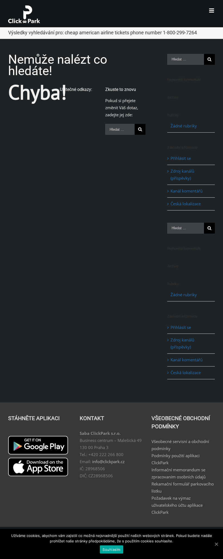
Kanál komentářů (187, 191)
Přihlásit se (181, 158)
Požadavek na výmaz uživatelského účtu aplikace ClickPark (177, 505)
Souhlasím (111, 549)
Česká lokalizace (186, 203)
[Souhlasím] (216, 544)
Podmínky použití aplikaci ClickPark (175, 459)
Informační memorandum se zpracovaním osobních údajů (178, 473)
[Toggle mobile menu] (212, 10)
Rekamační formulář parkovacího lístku (182, 487)
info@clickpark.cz (108, 461)
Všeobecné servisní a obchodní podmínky (180, 445)
